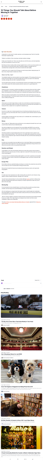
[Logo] (21, 2)
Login (4, 288)
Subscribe (8, 288)
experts (28, 179)
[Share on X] (4, 19)
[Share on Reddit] (11, 19)
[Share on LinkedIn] (9, 19)
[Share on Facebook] (2, 19)
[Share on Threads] (6, 19)
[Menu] (1, 1)
